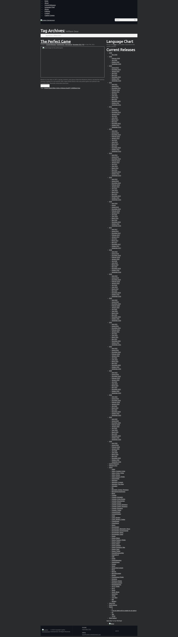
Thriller (114, 596)
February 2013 (116, 136)
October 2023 (115, 391)
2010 (110, 66)
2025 (110, 417)
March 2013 (115, 144)
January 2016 (115, 213)
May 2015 (114, 194)
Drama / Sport (115, 549)
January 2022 (115, 356)
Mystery (114, 575)
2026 (110, 441)
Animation (114, 486)
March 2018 (115, 265)
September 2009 (116, 64)
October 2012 (115, 125)
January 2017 (115, 237)
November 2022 (116, 365)
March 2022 (115, 361)
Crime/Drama (115, 521)
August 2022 (115, 350)
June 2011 (115, 95)
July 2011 (114, 94)
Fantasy (114, 564)
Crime (113, 516)
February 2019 (116, 281)
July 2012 (114, 116)
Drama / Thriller (116, 551)
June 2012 (115, 118)
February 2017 (116, 235)
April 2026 (114, 443)
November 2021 (116, 341)
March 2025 (115, 432)
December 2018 (116, 255)
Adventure (114, 480)
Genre (111, 467)
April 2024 (114, 397)
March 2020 (115, 313)
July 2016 (114, 214)
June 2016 (115, 216)
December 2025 (116, 423)
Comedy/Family (116, 512)
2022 (110, 346)
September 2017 (116, 248)
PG (83, 44)
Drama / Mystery (116, 545)
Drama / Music (116, 543)
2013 (110, 129)
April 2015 (114, 179)
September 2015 (116, 199)
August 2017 (115, 231)
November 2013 (116, 147)
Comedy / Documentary (118, 501)
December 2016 (116, 209)
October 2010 (115, 79)
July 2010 (114, 73)
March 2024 (115, 408)
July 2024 (114, 406)
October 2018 (115, 270)
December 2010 (116, 69)
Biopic (113, 493)
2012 (110, 107)
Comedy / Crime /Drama (118, 499)
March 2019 (115, 289)
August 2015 (115, 181)
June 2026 (115, 452)
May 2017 (114, 242)
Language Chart (50, 7)
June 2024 (112, 603)
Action (113, 469)
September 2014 (116, 175)
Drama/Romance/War (118, 553)
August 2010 (115, 67)
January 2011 (115, 92)
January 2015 (115, 186)
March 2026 (115, 454)
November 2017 (116, 244)
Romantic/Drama (116, 584)
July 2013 (114, 140)
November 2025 (116, 436)
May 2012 (114, 121)
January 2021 (115, 331)
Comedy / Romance (117, 508)
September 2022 (116, 369)
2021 (110, 322)
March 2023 (115, 385)
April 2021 (114, 324)
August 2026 (115, 445)
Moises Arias (65, 88)
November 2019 (116, 292)
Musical (114, 571)
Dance (113, 525)
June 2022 (115, 359)
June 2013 (115, 142)
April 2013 (114, 131)
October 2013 (115, 149)
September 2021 (116, 345)
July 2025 (114, 428)
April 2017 (114, 229)
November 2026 (116, 458)
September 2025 (116, 439)
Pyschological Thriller (118, 577)
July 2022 (114, 358)
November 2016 (116, 222)
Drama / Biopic (116, 538)
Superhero (115, 594)
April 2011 (114, 84)
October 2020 (115, 318)
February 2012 (113, 465)
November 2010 (116, 77)
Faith (113, 556)
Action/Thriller (115, 478)
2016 (110, 201)
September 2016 (116, 226)
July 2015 (114, 188)
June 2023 (115, 384)
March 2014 (115, 168)
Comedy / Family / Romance (119, 506)
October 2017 (115, 246)
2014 (110, 153)
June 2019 (115, 287)
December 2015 (116, 183)
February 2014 (116, 160)
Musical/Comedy (116, 573)
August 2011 (115, 86)
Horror (113, 566)
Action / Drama (116, 475)
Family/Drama (60, 44)
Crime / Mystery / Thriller (118, 519)
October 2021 (115, 343)
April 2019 (114, 276)
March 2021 (115, 337)
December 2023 (116, 376)
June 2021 (115, 335)
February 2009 (116, 58)
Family (113, 558)
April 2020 (114, 300)
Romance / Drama (117, 581)
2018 (110, 250)
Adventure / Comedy (117, 482)
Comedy (114, 495)
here (115, 44)
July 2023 (114, 382)
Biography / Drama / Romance (120, 490)
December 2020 (116, 304)
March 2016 (115, 218)
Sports (113, 590)
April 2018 (114, 252)
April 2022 (114, 348)
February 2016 (116, 211)
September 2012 (116, 127)
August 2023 (115, 374)
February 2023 (116, 378)
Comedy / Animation (117, 497)
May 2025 (114, 434)
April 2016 (114, 203)
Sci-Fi (113, 588)
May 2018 (114, 266)
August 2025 (115, 421)
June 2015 (115, 190)
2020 (110, 298)
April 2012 (114, 108)
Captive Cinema (49, 15)
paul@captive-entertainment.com (91, 634)
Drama (113, 536)
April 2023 (114, 372)
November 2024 (116, 411)
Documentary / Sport (117, 534)
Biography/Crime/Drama (118, 491)
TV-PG (113, 616)
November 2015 (116, 196)
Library (47, 9)
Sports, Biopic (115, 592)
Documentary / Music (117, 532)
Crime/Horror (115, 523)
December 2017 (116, 233)
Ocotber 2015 (115, 198)
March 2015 (115, 192)
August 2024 (115, 398)
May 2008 (114, 54)
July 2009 (114, 60)
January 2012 (115, 114)
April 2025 (114, 419)
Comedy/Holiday (116, 514)
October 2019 (115, 294)
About (47, 3)
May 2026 (114, 456)
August (114, 205)
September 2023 (116, 393)
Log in (117, 631)
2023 (110, 371)
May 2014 (114, 170)
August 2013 (115, 133)
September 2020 (116, 320)
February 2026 (116, 447)
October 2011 (115, 103)
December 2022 (116, 352)
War (113, 599)
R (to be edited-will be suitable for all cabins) (124, 610)
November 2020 (116, 317)
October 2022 (115, 367)
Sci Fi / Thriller (116, 586)
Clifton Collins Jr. (56, 88)
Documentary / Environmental (120, 530)
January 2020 (115, 307)
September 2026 (116, 462)
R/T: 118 (71, 88)
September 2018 (116, 272)
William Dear (76, 88)
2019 (110, 274)
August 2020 (115, 302)
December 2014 (116, 159)
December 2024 (116, 400)
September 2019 (116, 296)
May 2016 (114, 220)
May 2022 (114, 363)
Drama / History (116, 542)
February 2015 (116, 185)
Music (113, 569)
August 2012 (115, 110)
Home (44, 35)
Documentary (115, 527)
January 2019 (115, 283)
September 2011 (116, 105)
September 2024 (116, 415)
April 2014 (114, 155)
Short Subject (113, 618)
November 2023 (116, 389)
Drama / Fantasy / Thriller (119, 540)
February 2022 (116, 354)
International (68, 44)
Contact (47, 13)
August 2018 (115, 253)
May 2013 (114, 146)
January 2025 (115, 426)
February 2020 (116, 305)
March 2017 (115, 240)
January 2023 (115, 380)
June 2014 (115, 166)
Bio (113, 488)
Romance (114, 579)
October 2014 (115, 173)
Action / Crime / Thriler (118, 473)
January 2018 (115, 259)
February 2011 (116, 90)
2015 (110, 177)
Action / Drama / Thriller (118, 477)
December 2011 (116, 88)
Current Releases (50, 5)
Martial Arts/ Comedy (117, 568)
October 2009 (115, 62)
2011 (110, 82)
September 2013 (116, 151)
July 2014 (114, 164)
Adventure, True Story (118, 484)
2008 (110, 53)
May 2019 (114, 291)
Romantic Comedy (117, 582)
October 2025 (115, 437)
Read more (45, 85)
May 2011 (114, 99)
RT (112, 612)
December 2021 (116, 328)
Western (114, 601)
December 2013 (116, 134)
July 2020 (114, 309)
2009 (110, 56)
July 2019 (114, 285)
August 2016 (115, 207)
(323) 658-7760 (86, 629)
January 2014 (115, 162)
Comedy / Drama (116, 503)
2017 (110, 227)
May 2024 (114, 410)
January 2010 (115, 71)
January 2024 (115, 404)
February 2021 (116, 330)
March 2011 (115, 97)
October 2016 (115, 224)
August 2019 (115, 278)
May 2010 (114, 75)
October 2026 (115, 460)
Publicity (47, 11)
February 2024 (116, 402)
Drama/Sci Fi (115, 555)
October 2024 (115, 413)
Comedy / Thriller (116, 510)
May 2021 (114, 339)
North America (113, 605)
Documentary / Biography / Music (121, 529)
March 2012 (115, 120)
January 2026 (115, 449)
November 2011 (77, 44)
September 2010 (116, 80)
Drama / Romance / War (118, 547)
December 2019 (116, 279)
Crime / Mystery (116, 517)
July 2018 (114, 261)
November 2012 (116, 123)
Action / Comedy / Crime (118, 471)
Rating (111, 607)
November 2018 (116, 268)
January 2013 (115, 138)
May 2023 (114, 387)
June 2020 (115, 311)
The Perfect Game (56, 41)
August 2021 (115, 326)
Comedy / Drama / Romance (120, 504)
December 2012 (116, 112)
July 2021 (114, 333)
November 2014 (116, 172)
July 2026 (114, 450)
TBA (113, 614)
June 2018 (115, 263)
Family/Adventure (116, 560)
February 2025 (116, 424)
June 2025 (115, 430)
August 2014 (115, 157)
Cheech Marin (48, 88)
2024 (110, 395)
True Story (114, 597)
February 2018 (116, 257)
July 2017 (114, 239)
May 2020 (114, 315)
